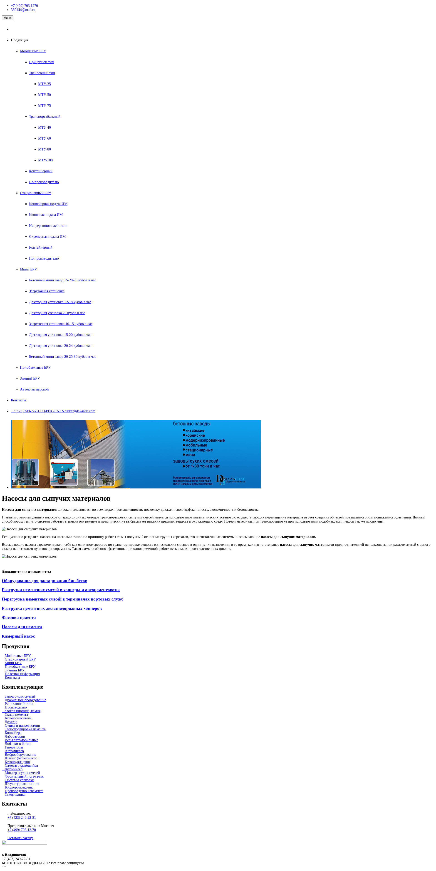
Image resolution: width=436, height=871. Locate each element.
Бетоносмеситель (18, 718)
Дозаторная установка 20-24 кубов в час (60, 346)
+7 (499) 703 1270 (24, 6)
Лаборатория (15, 736)
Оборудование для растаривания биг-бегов (44, 580)
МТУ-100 (45, 160)
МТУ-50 (44, 95)
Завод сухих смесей (20, 696)
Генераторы (14, 747)
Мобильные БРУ (33, 51)
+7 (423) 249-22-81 (25, 411)
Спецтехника (15, 794)
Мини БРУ (28, 269)
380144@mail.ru (23, 10)
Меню (8, 18)
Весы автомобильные (21, 740)
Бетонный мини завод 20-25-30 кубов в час (62, 356)
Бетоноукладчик (17, 762)
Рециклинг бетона (19, 704)
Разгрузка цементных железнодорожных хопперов (52, 608)
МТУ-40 (44, 127)
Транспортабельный (44, 116)
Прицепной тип (41, 62)
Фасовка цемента (19, 617)
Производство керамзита (24, 791)
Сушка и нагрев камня (22, 725)
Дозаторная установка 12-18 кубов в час (60, 302)
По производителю (44, 182)
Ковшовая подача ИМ (46, 215)
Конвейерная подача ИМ (48, 204)
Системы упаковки (19, 780)
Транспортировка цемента (25, 729)
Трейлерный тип (42, 73)
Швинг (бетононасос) (21, 758)
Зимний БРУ (30, 378)
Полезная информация (22, 674)
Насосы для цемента (22, 626)
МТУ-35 (44, 84)
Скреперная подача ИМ (47, 236)
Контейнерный (40, 171)
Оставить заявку (20, 838)
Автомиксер (14, 751)
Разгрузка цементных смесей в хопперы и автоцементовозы (61, 589)
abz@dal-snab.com (81, 411)
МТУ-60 (44, 138)
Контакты (18, 400)
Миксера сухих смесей (22, 773)
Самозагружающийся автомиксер (20, 767)
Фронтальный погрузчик (24, 776)
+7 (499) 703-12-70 (53, 411)
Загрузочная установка (46, 291)
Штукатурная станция (22, 784)
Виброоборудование (20, 754)
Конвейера (13, 733)
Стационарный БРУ (35, 193)
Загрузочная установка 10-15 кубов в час (60, 324)
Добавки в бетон (18, 744)
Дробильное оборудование (25, 700)
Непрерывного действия (48, 226)
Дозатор (11, 722)
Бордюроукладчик (19, 787)
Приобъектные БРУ (35, 367)
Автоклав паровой (34, 389)
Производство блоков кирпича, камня (21, 709)
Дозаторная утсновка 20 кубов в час (57, 313)
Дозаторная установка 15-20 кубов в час (60, 335)
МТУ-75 (44, 106)
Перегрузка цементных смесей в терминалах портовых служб (63, 599)
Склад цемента (16, 714)
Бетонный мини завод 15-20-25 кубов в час (62, 280)
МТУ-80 (44, 149)
